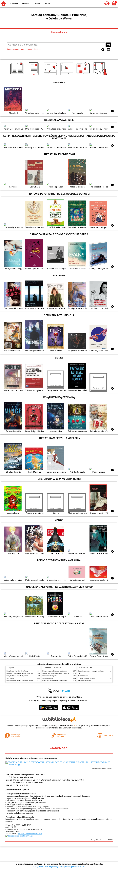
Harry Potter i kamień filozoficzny (17, 671)
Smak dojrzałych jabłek (49, 676)
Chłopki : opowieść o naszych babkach (55, 671)
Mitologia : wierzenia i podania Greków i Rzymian (22, 673)
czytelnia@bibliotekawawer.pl (30, 834)
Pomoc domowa (47, 678)
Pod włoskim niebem (84, 680)
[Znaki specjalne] (108, 49)
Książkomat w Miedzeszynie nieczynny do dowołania (31, 758)
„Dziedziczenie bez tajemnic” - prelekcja (25, 775)
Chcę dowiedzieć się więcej (46, 866)
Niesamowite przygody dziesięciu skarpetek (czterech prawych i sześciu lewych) (32, 680)
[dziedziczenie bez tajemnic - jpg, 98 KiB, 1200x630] (19, 836)
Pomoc (37, 3)
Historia (25, 3)
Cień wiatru (10, 678)
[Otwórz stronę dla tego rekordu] (13, 99)
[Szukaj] (108, 45)
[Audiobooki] (50, 75)
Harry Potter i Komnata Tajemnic (17, 676)
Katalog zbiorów (59, 32)
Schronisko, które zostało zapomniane (54, 680)
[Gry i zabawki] (100, 75)
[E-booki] (34, 75)
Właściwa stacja (83, 676)
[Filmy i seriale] (67, 75)
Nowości (14, 3)
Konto (47, 3)
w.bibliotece (68, 725)
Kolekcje (37, 49)
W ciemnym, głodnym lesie (86, 678)
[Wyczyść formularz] (102, 49)
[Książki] (17, 75)
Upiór (79, 673)
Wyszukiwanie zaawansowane (19, 49)
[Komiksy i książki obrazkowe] (84, 75)
